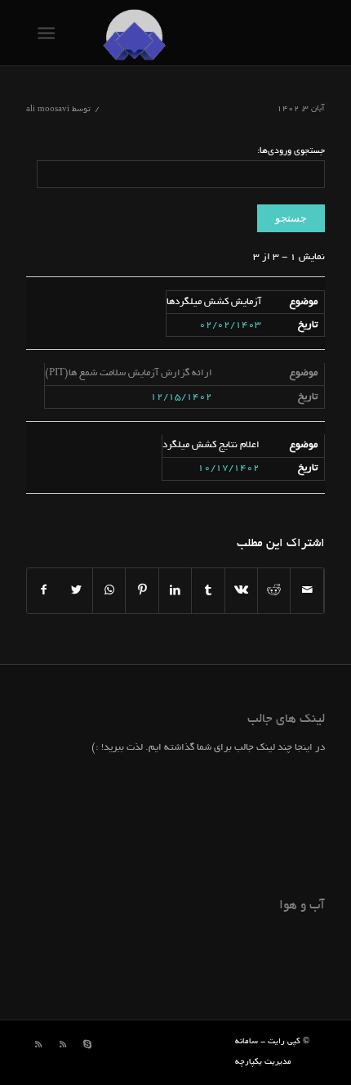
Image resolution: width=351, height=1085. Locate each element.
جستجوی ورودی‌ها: (291, 151)
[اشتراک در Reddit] (274, 590)
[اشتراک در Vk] (241, 590)
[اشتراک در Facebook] (43, 590)
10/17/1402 (229, 468)
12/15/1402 (181, 397)
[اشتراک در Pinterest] (142, 590)
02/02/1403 (230, 325)
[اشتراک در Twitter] (76, 590)
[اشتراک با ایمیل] (307, 590)
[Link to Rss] (63, 1045)
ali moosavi (47, 109)
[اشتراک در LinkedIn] (175, 590)
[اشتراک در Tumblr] (208, 590)
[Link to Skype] (87, 1045)
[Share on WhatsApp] (109, 590)
